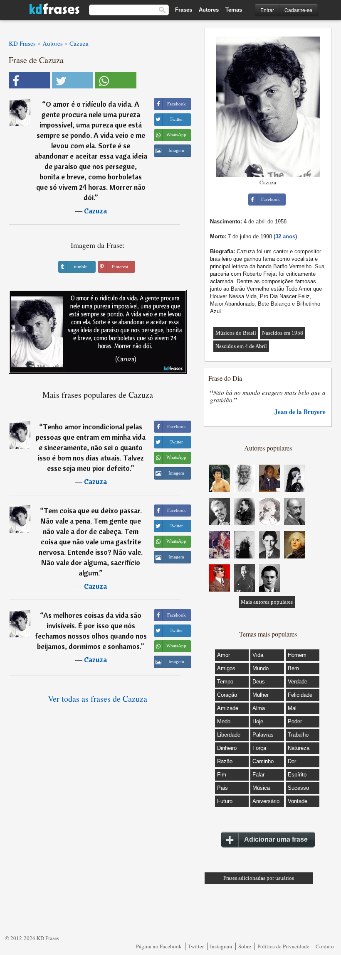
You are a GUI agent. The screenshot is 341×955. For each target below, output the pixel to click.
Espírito (297, 774)
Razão (224, 761)
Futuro (224, 801)
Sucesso (298, 788)
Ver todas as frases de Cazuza (97, 698)
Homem (297, 655)
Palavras (263, 735)
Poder (295, 721)
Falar (258, 774)
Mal (292, 708)
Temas (233, 10)
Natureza (298, 748)
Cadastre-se (298, 9)
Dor (292, 761)
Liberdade (228, 735)
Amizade (227, 708)
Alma (258, 708)
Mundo (260, 668)
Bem (293, 668)
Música (261, 788)
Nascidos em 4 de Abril (241, 346)
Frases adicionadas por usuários (258, 878)
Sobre (244, 946)
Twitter (196, 946)
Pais (222, 788)
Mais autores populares (267, 602)
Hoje (257, 721)
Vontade (297, 801)
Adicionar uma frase (276, 839)
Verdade (297, 681)
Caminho (263, 761)
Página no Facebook (159, 946)
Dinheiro (227, 748)
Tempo (225, 681)
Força (259, 748)
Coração (227, 695)
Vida (257, 655)
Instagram (221, 946)
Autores (209, 10)
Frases (183, 10)
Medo (223, 721)
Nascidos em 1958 (282, 333)
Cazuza (95, 210)
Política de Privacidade (283, 946)
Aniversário (265, 801)
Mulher (260, 695)
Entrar (267, 9)
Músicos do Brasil (235, 333)
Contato (325, 946)
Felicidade (300, 695)
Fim (221, 774)
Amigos (226, 668)
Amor (223, 655)
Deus (258, 681)
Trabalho (298, 735)
